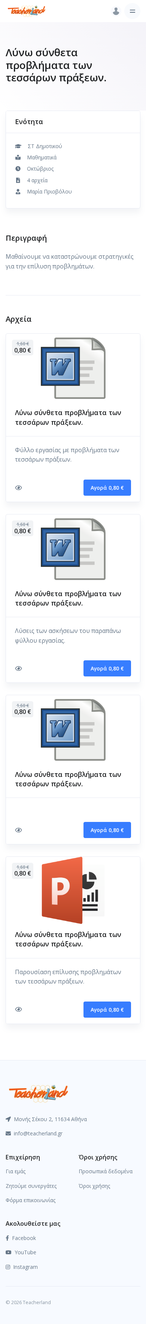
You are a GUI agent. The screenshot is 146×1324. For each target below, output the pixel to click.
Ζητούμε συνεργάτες (31, 1185)
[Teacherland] (27, 11)
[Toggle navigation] (132, 11)
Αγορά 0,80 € (107, 487)
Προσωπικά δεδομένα (106, 1171)
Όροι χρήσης (94, 1185)
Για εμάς (15, 1171)
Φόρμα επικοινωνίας (30, 1200)
